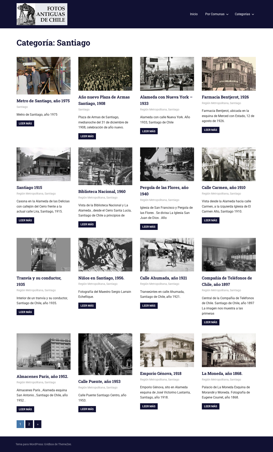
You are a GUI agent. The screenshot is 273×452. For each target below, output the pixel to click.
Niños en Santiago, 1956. (101, 277)
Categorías (242, 14)
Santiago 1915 (29, 187)
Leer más (25, 123)
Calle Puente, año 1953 (99, 381)
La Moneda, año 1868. (222, 373)
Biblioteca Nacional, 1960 (102, 191)
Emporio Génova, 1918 (160, 373)
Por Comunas (214, 14)
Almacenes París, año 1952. (42, 376)
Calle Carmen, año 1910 (223, 187)
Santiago (22, 106)
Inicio (194, 14)
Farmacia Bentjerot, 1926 (225, 96)
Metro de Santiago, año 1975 (43, 100)
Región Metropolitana (153, 109)
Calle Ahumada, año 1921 (163, 277)
